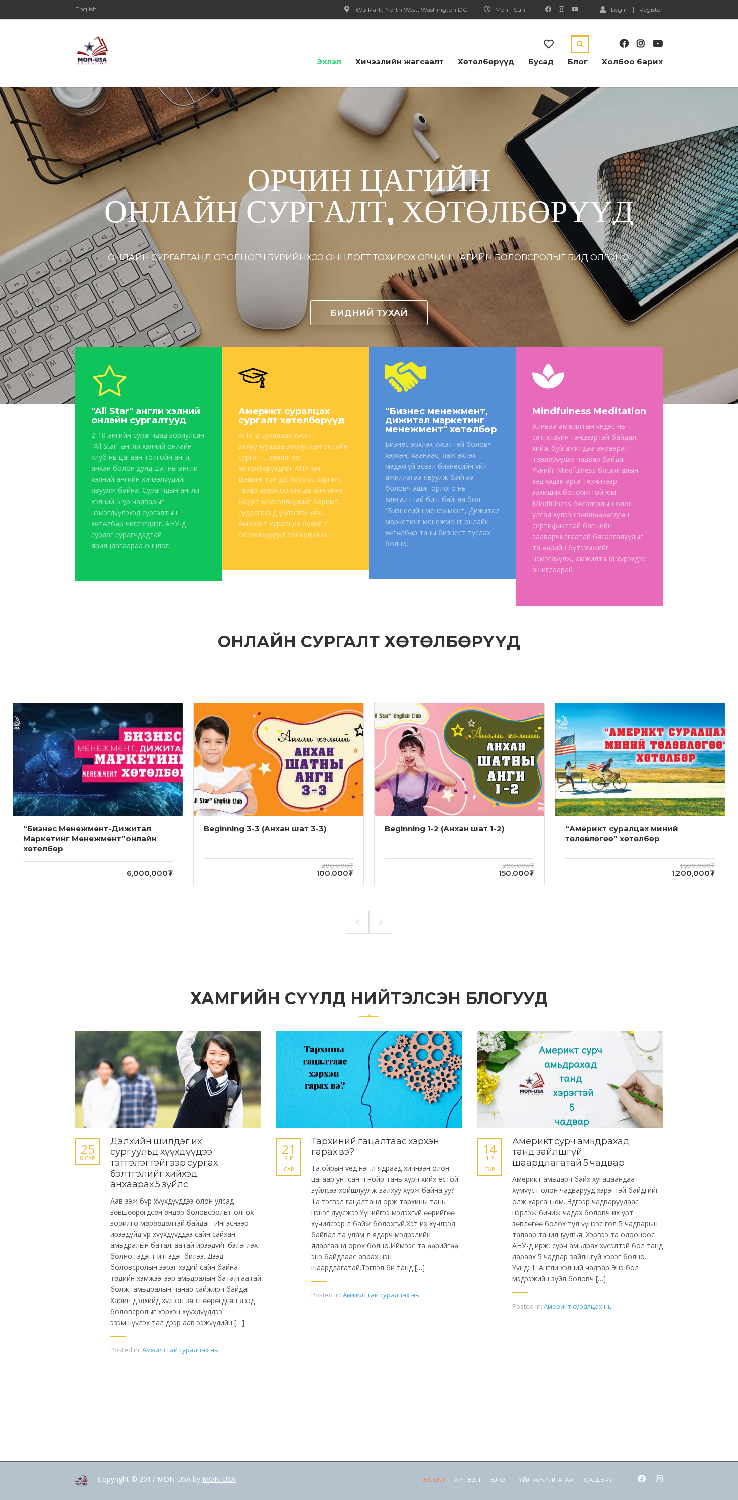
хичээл (467, 1479)
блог (499, 1479)
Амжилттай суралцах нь (180, 1349)
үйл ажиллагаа (546, 1479)
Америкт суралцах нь (578, 1306)
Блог (578, 61)
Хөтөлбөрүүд (486, 61)
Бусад (541, 61)
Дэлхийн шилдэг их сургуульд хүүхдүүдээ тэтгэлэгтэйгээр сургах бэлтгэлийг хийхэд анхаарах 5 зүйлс (164, 1163)
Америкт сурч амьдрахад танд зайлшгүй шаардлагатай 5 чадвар (571, 1152)
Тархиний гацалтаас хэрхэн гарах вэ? (375, 1147)
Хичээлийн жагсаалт (399, 61)
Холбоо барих (632, 61)
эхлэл (433, 1479)
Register (651, 10)
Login (619, 9)
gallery (598, 1479)
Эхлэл (329, 61)
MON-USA (219, 1479)
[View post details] (168, 1079)
